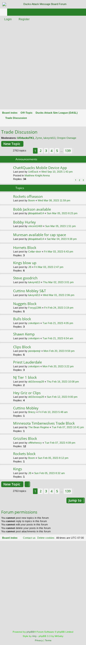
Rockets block (24, 453)
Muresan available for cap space (39, 234)
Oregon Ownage (66, 137)
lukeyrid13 (49, 137)
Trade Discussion (19, 132)
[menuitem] (45, 537)
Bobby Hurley (24, 222)
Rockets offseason (28, 196)
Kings (17, 468)
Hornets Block (24, 247)
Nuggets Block (25, 303)
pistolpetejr (34, 350)
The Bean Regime (38, 427)
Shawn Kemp (24, 334)
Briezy (32, 412)
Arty (34, 636)
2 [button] (41, 150)
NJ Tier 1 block (25, 377)
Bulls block (22, 318)
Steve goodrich (25, 278)
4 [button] (52, 150)
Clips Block (22, 346)
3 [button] (46, 150)
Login (8, 19)
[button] (29, 150)
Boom (31, 200)
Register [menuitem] (83, 13)
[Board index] (43, 4)
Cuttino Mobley (25, 408)
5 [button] (57, 150)
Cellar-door (34, 251)
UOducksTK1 (25, 137)
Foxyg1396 (34, 307)
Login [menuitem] (76, 13)
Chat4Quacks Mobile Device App (40, 167)
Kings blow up (24, 262)
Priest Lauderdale (27, 362)
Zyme (38, 137)
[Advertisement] (43, 65)
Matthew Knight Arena (37, 175)
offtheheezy (35, 442)
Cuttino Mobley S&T (29, 290)
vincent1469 (35, 226)
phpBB (30, 631)
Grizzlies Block (25, 438)
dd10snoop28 (36, 381)
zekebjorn (34, 323)
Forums (4, 13)
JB (29, 267)
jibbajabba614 (36, 213)
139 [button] (68, 150)
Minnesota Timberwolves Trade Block (44, 423)
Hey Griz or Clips (27, 392)
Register (24, 19)
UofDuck (33, 171)
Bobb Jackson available (32, 209)
